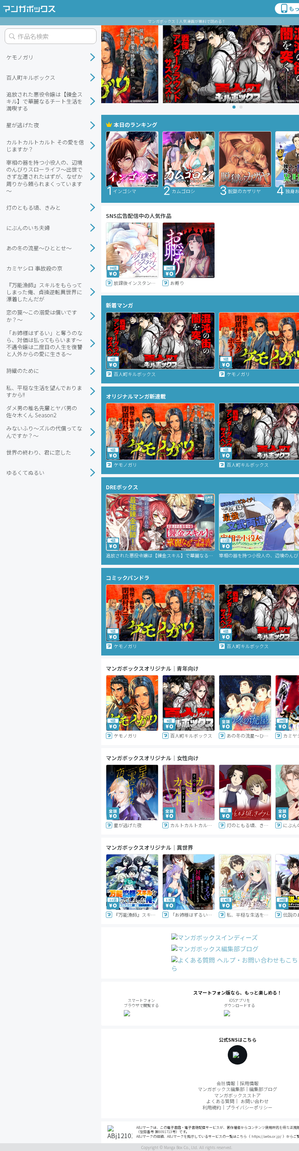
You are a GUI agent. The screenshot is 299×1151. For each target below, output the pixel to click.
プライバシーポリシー (249, 1107)
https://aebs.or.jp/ (266, 1136)
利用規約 (211, 1107)
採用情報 (249, 1083)
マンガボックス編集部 (221, 1089)
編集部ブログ (263, 1089)
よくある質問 (220, 1101)
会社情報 (225, 1083)
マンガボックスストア (237, 1095)
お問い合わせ (255, 1101)
